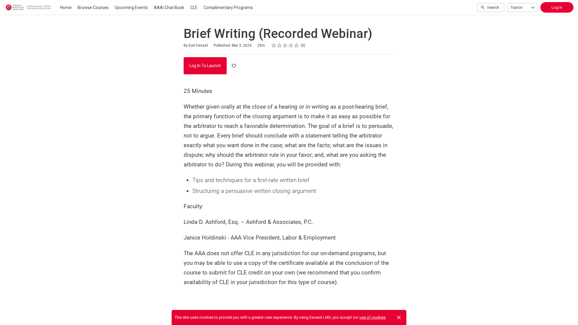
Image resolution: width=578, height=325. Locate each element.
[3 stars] (285, 45)
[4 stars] (291, 45)
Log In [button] (557, 7)
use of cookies (372, 317)
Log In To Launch (205, 65)
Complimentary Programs (228, 7)
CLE (193, 7)
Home (66, 7)
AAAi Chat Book (169, 7)
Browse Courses (93, 7)
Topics (516, 7)
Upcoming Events (131, 7)
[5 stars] (297, 45)
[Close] (398, 317)
